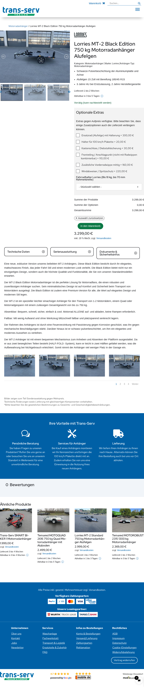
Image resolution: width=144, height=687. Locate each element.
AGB (115, 633)
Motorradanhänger (18, 26)
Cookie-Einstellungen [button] (124, 647)
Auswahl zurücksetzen (90, 218)
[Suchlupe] (139, 3)
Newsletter (17, 647)
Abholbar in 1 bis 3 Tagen (87, 558)
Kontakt (15, 638)
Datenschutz (119, 642)
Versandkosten (103, 238)
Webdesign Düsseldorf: (133, 674)
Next (69, 91)
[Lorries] (80, 35)
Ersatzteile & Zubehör (54, 647)
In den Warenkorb (90, 226)
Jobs (14, 642)
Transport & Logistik (53, 642)
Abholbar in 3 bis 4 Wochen (14, 555)
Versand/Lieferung (86, 638)
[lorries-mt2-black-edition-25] (54, 375)
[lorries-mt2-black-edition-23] (124, 375)
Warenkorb (95, 3)
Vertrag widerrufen (124, 660)
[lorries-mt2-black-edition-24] (89, 375)
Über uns (16, 633)
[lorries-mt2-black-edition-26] (19, 375)
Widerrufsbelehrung (123, 652)
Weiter (135, 384)
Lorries (115, 63)
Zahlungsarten (84, 642)
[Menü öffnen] (137, 9)
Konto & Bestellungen (88, 633)
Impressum (118, 638)
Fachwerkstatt (50, 638)
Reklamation (83, 647)
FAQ (44, 652)
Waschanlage (49, 633)
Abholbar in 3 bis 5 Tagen (88, 96)
